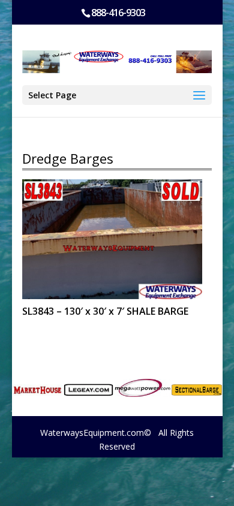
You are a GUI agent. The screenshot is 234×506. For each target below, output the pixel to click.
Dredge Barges (67, 158)
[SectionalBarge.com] (196, 390)
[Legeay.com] (88, 390)
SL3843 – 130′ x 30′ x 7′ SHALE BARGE (105, 311)
